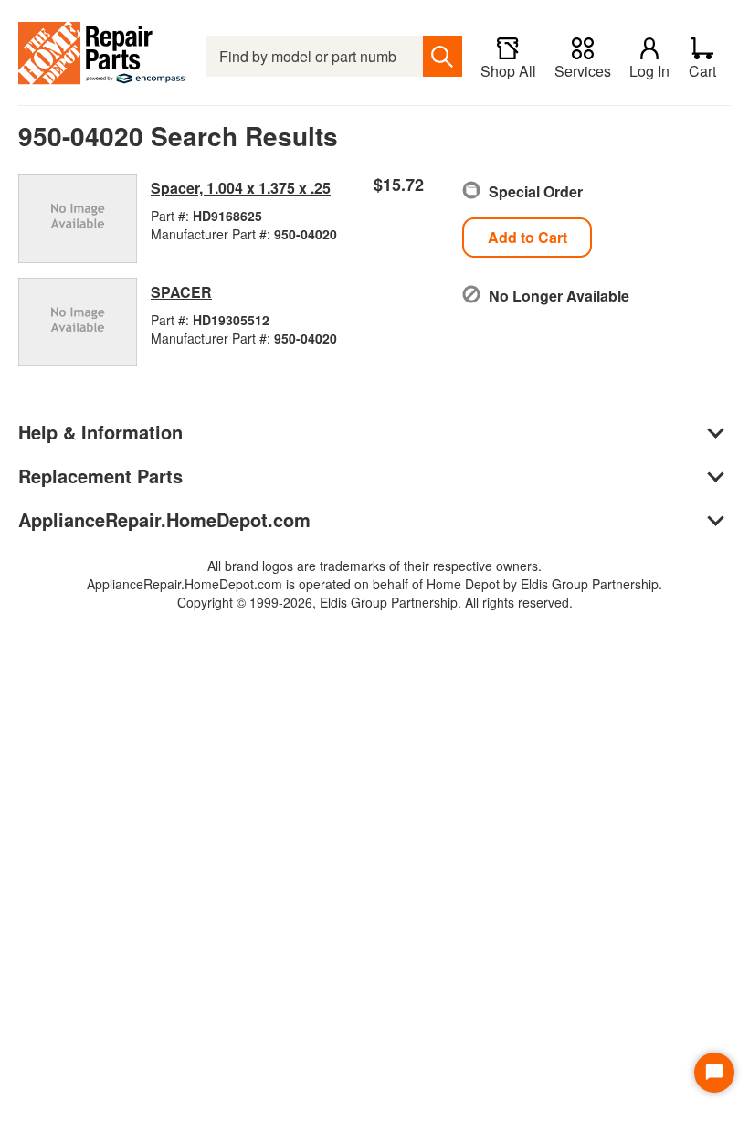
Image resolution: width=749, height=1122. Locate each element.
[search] (442, 56)
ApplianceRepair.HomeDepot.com (164, 519)
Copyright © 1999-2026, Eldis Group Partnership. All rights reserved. (375, 602)
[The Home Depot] (102, 56)
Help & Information (100, 431)
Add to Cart (527, 237)
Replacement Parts (100, 475)
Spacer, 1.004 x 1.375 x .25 (241, 187)
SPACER (181, 291)
